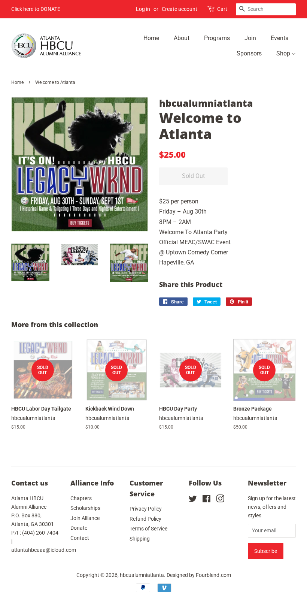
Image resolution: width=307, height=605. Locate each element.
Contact (79, 538)
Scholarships (85, 508)
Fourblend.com (213, 575)
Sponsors (249, 53)
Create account (179, 9)
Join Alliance (85, 518)
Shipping (140, 539)
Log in (143, 9)
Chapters (81, 498)
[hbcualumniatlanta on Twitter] (193, 500)
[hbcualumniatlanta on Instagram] (220, 500)
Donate (78, 528)
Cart (222, 9)
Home (151, 38)
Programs (217, 38)
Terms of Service (148, 529)
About (181, 38)
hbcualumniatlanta (142, 575)
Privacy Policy (146, 509)
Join (250, 38)
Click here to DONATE (35, 9)
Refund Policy (145, 519)
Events (279, 38)
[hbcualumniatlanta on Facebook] (206, 500)
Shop (284, 53)
